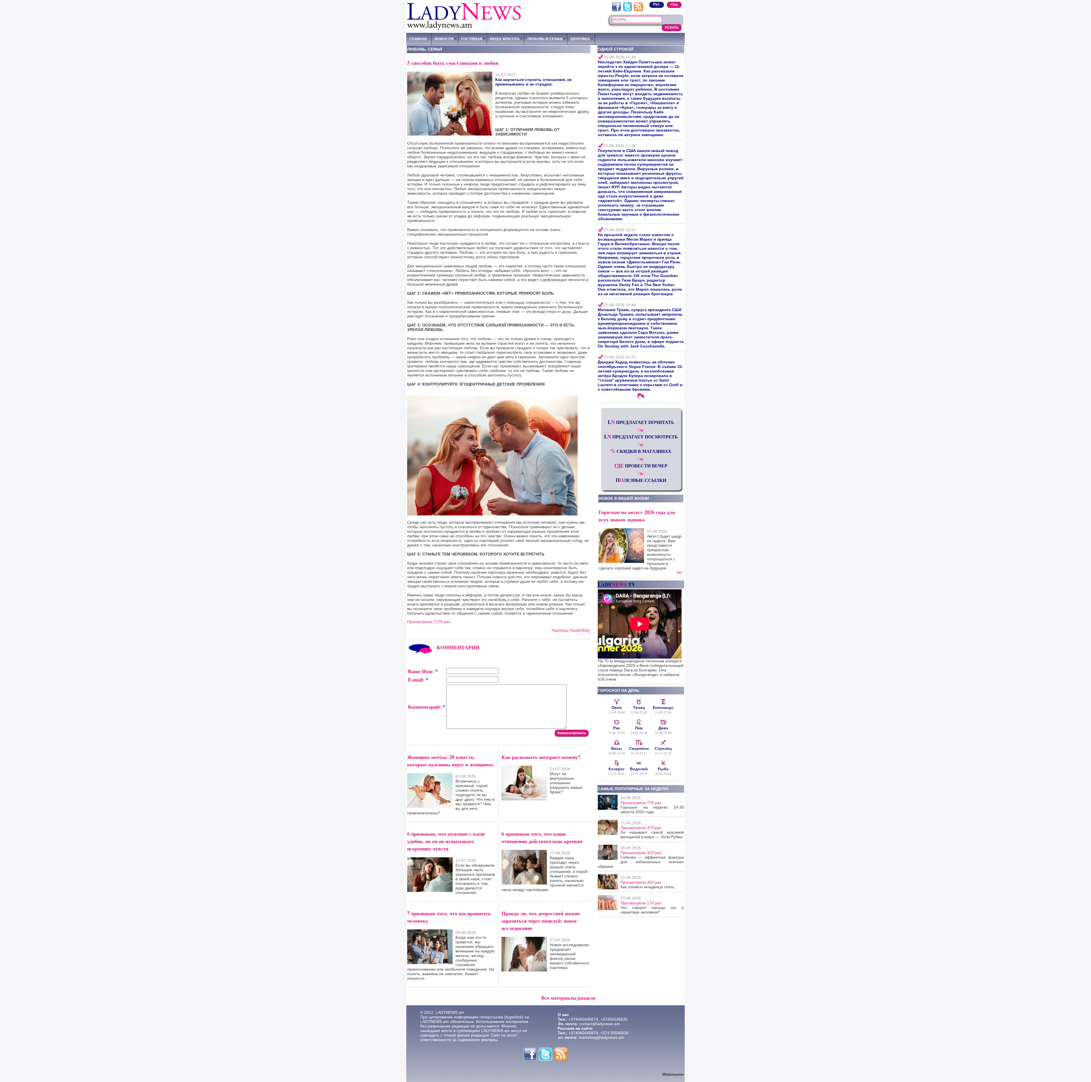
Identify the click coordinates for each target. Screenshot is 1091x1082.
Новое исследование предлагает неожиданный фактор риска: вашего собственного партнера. (569, 956)
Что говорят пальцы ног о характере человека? (652, 909)
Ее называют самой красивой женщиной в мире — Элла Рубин (652, 834)
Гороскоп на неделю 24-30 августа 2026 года (652, 809)
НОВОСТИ (443, 38)
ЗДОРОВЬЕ (580, 38)
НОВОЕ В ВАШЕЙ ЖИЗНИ (624, 498)
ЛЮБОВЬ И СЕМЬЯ (545, 38)
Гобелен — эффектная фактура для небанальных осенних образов (641, 862)
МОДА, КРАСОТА (504, 38)
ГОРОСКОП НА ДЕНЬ (618, 690)
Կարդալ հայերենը (570, 630)
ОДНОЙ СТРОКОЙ (615, 49)
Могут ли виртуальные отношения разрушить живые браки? (566, 782)
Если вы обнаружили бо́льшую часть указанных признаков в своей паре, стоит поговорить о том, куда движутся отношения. (475, 879)
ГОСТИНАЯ (471, 38)
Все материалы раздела (568, 997)
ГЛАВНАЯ (418, 38)
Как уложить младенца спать (647, 887)
